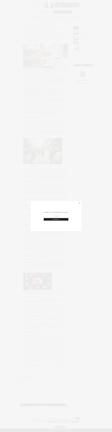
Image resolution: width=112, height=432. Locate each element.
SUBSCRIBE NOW (56, 219)
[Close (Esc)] (79, 203)
